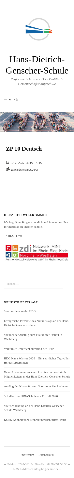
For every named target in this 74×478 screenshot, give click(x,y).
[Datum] (8, 162)
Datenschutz (46, 454)
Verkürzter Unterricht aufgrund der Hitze (29, 348)
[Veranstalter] (8, 169)
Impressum (27, 454)
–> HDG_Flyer (13, 235)
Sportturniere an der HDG (20, 311)
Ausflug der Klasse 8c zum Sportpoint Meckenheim (36, 386)
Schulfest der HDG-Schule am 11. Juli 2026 (31, 396)
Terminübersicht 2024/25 (24, 169)
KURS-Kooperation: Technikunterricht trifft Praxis (35, 419)
